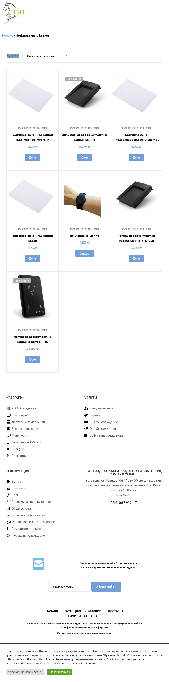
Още (84, 157)
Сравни (32, 98)
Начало (7, 35)
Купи (32, 157)
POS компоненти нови (32, 127)
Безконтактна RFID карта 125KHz (32, 238)
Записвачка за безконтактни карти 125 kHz (84, 137)
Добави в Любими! (21, 98)
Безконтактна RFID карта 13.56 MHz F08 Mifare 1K (32, 137)
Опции (84, 254)
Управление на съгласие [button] (25, 672)
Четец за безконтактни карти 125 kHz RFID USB (136, 238)
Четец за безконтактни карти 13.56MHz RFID (32, 339)
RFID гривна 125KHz (84, 236)
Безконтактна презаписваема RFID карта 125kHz (136, 137)
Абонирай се (106, 587)
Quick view (43, 98)
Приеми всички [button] (59, 672)
